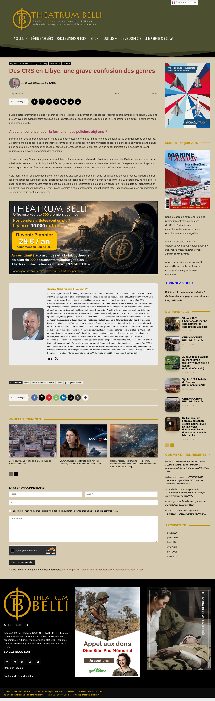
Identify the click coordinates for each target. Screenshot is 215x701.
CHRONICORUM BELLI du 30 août (192, 400)
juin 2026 (172, 542)
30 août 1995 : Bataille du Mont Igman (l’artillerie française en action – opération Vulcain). (195, 363)
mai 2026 (172, 547)
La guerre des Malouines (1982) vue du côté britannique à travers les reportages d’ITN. (186, 492)
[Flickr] (7, 662)
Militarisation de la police (43, 382)
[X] (42, 101)
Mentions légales (13, 667)
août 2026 (172, 532)
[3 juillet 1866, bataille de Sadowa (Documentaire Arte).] (172, 385)
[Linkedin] (63, 101)
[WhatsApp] (56, 101)
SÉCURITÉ (66, 63)
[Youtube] (38, 662)
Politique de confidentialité (19, 676)
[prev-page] (11, 474)
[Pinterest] (49, 101)
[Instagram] (14, 662)
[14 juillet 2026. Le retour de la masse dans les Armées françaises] (33, 441)
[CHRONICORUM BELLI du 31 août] (172, 343)
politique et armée (73, 382)
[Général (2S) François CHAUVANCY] (15, 83)
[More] (85, 397)
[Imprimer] (78, 101)
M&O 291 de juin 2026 (181, 143)
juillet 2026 (172, 537)
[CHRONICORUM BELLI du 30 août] (172, 404)
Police (59, 382)
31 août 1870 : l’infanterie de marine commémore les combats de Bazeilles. (195, 322)
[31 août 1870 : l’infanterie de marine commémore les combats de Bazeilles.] (172, 324)
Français (180, 2)
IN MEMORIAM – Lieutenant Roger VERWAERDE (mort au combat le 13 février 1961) (184, 480)
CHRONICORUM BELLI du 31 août (192, 339)
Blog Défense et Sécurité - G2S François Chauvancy (28, 63)
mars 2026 (172, 556)
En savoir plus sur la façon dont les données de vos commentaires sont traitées (102, 569)
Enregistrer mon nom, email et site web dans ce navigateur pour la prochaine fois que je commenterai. (65, 510)
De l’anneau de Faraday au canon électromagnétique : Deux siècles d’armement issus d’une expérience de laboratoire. (194, 427)
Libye (26, 382)
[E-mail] (71, 101)
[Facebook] (34, 101)
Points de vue (55, 63)
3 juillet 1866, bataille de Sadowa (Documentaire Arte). (194, 382)
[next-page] (16, 474)
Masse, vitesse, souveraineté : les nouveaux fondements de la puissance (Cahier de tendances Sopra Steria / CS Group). (133, 464)
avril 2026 (172, 551)
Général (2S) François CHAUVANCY (40, 83)
